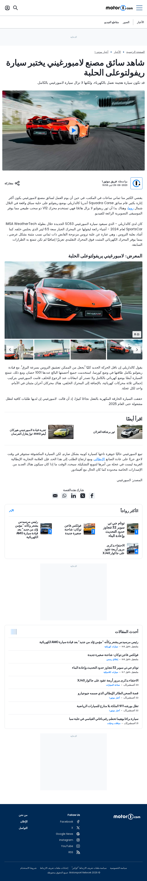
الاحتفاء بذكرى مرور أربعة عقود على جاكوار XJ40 (107, 680)
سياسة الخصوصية (118, 868)
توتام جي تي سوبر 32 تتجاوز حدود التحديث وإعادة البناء (105, 667)
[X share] (82, 495)
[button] (137, 349)
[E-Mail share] (55, 495)
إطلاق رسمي (112, 659)
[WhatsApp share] (64, 495)
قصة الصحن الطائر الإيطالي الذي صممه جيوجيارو (108, 693)
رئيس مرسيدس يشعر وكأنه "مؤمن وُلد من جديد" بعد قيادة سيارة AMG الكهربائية (88, 642)
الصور (126, 22)
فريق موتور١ (109, 181)
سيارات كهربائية (111, 646)
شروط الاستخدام (28, 868)
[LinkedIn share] (73, 495)
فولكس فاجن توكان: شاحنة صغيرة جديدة (113, 655)
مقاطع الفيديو (111, 22)
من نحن (23, 815)
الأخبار (140, 22)
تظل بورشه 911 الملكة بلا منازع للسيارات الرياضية (107, 706)
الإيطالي (99, 459)
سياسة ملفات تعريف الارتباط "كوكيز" (89, 868)
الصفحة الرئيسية (135, 51)
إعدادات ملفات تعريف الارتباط (54, 868)
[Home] (119, 7)
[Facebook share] (92, 495)
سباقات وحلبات (113, 723)
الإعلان (24, 821)
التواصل (23, 828)
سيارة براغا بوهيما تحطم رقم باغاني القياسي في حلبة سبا (103, 719)
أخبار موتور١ (101, 51)
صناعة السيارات (113, 684)
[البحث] (15, 8)
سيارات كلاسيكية (111, 672)
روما (131, 208)
